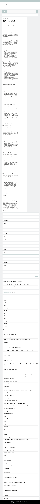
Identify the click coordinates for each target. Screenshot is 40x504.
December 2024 (6, 323)
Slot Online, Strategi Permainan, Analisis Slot (9, 447)
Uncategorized (5, 493)
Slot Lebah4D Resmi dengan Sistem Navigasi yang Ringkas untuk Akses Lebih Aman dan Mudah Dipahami (17, 284)
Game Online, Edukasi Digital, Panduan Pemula (10, 344)
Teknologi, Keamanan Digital (7, 487)
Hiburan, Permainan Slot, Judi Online (8, 352)
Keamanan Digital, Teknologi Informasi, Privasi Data (10, 369)
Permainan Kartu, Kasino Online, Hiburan (9, 395)
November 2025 (6, 305)
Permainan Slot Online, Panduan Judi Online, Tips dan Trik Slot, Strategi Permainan (14, 403)
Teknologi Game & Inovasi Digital (8, 480)
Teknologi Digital (6, 474)
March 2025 (5, 318)
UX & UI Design (6, 495)
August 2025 (5, 310)
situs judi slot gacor (6, 418)
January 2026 (5, 302)
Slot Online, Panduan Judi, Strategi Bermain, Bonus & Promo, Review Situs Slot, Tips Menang (16, 439)
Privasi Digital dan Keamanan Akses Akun (9, 408)
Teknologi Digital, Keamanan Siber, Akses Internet (10, 477)
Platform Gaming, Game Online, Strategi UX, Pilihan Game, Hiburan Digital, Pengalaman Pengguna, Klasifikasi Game (19, 405)
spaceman (5, 265)
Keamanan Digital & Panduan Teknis (8, 367)
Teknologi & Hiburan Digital (7, 460)
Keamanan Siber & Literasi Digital (8, 372)
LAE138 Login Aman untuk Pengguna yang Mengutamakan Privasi (12, 286)
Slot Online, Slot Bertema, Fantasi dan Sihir (9, 444)
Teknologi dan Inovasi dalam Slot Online (9, 470)
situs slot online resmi (6, 426)
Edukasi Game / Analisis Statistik (8, 337)
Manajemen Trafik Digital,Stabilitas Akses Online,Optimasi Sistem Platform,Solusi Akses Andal (16, 376)
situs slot (5, 421)
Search (37, 276)
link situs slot (5, 223)
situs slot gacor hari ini (7, 233)
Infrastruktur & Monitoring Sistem (8, 355)
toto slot (5, 268)
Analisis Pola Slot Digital (7, 332)
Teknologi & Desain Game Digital (8, 457)
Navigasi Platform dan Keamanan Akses (9, 378)
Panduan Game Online (6, 386)
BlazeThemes (12, 502)
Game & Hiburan (6, 342)
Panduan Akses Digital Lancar (7, 383)
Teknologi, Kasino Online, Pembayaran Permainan (10, 485)
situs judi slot (5, 416)
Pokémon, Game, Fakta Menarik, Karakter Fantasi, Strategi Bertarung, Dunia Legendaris (15, 406)
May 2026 (5, 297)
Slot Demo (5, 431)
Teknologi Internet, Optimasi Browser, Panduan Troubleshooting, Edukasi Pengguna (14, 482)
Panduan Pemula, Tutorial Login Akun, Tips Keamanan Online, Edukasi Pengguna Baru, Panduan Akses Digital (18, 390)
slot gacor (5, 226)
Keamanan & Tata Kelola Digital (8, 360)
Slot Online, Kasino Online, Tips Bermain (9, 437)
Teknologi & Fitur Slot (6, 458)
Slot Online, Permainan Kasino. (8, 442)
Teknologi (5, 455)
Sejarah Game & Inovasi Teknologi (8, 413)
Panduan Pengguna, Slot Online (8, 392)
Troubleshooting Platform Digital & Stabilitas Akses (10, 490)
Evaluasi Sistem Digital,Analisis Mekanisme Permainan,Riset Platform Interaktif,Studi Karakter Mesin (17, 339)
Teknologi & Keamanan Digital (7, 463)
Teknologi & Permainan (7, 468)
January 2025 (5, 321)
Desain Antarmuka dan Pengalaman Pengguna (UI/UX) (11, 334)
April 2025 (5, 316)
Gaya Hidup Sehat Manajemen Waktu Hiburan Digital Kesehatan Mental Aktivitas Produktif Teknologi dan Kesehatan (19, 350)
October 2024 (5, 326)
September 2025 (6, 308)
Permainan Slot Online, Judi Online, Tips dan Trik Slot (10, 400)
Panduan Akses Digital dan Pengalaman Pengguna (10, 381)
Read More (3, 210)
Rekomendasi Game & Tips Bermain (8, 411)
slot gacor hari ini (6, 434)
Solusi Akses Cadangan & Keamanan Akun (9, 450)
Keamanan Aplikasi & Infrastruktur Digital (9, 366)
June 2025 (5, 313)
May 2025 (5, 315)
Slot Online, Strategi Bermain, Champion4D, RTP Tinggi (11, 445)
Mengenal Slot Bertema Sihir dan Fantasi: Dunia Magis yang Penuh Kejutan (8, 21)
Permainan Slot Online (6, 398)
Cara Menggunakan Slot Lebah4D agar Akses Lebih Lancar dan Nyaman (13, 281)
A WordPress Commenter (7, 292)
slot (4, 236)
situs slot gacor (6, 220)
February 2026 (5, 300)
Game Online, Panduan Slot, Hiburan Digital (9, 345)
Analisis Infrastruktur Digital (7, 331)
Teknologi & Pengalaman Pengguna (8, 465)
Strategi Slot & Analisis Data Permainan (9, 452)
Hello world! (13, 292)
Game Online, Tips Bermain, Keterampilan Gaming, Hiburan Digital (12, 347)
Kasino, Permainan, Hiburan (7, 357)
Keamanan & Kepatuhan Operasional (8, 358)
